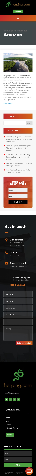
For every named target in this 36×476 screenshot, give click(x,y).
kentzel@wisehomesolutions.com (15, 78)
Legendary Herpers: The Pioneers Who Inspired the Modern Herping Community (19, 139)
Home (8, 418)
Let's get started (24, 343)
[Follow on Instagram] (10, 399)
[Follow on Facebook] (6, 399)
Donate (18, 11)
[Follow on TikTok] (18, 399)
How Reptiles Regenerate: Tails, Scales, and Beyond (18, 171)
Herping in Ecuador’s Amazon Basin (17, 76)
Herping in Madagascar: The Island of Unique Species (19, 164)
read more (8, 103)
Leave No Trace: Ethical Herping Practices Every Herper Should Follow (18, 156)
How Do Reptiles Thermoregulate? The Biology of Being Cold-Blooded (19, 148)
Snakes (19, 80)
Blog (7, 421)
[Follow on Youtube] (14, 399)
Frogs (14, 80)
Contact (8, 425)
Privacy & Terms (12, 428)
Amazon (10, 80)
